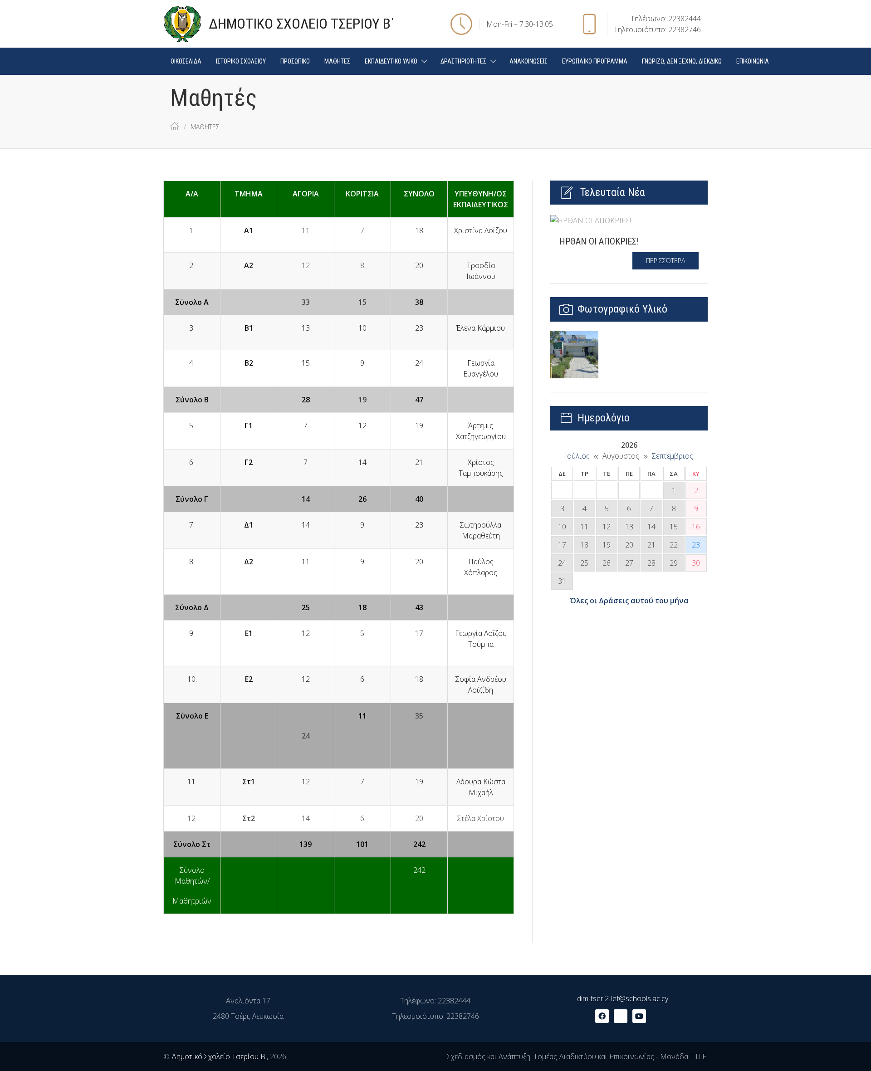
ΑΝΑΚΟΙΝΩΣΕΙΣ (528, 61)
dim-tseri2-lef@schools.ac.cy (622, 998)
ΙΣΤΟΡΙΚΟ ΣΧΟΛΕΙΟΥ (241, 61)
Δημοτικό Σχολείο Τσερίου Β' (219, 1056)
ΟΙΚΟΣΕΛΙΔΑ (186, 61)
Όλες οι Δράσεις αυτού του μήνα (629, 601)
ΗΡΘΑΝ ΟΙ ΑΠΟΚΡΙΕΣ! (599, 241)
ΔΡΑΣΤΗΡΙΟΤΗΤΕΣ (463, 61)
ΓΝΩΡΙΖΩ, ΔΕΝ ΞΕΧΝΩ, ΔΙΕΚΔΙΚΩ (682, 61)
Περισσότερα (665, 260)
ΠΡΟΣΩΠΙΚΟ (295, 61)
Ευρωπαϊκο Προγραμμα (594, 61)
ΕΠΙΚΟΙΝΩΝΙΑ (752, 61)
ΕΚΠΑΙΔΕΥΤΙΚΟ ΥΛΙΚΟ (391, 61)
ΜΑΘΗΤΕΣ (337, 61)
